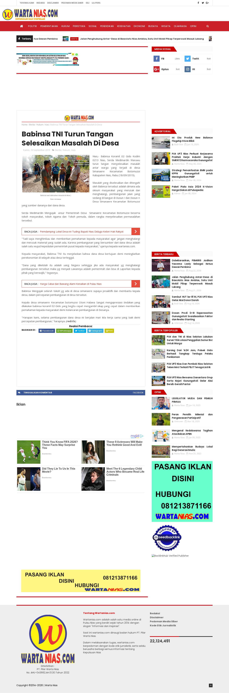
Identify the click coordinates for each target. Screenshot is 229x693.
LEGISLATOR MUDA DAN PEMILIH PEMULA (192, 400)
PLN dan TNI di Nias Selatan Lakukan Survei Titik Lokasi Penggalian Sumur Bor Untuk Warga (190, 340)
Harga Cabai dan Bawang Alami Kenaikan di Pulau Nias (71, 283)
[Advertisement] (81, 358)
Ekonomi (139, 26)
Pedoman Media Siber (72, 3)
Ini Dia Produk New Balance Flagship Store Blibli (192, 139)
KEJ (87, 3)
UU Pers (96, 3)
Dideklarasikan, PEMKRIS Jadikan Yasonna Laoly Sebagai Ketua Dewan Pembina (192, 264)
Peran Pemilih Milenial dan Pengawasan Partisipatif (192, 416)
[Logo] (48, 662)
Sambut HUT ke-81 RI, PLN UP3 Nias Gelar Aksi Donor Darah (192, 298)
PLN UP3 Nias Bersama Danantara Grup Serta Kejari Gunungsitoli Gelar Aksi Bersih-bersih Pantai (190, 381)
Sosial (93, 26)
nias (47, 124)
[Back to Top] (211, 685)
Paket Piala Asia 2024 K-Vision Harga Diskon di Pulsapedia (192, 188)
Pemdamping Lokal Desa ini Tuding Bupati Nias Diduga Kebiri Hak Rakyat (82, 231)
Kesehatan (124, 26)
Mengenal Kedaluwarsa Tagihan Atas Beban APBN (192, 432)
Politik (32, 26)
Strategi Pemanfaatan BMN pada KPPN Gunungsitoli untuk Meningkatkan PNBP (192, 173)
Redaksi (41, 3)
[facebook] (198, 3)
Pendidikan (107, 26)
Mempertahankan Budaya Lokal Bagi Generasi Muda (192, 448)
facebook (138, 392)
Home (24, 124)
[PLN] (47, 64)
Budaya (153, 26)
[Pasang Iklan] (80, 591)
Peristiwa (79, 26)
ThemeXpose (24, 688)
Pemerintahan (49, 26)
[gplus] (207, 3)
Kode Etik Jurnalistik (163, 625)
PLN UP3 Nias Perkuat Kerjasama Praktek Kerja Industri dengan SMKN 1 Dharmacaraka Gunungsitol (192, 157)
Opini (193, 26)
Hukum (65, 26)
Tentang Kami (27, 3)
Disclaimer (53, 3)
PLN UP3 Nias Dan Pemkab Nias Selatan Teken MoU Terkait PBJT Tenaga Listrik (190, 365)
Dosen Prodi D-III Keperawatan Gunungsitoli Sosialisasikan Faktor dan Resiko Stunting (192, 316)
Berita (61, 39)
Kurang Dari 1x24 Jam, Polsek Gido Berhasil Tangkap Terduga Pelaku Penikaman (190, 353)
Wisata (165, 26)
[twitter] (203, 3)
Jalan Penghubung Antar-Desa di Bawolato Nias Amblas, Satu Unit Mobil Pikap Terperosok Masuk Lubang (128, 38)
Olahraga (180, 26)
